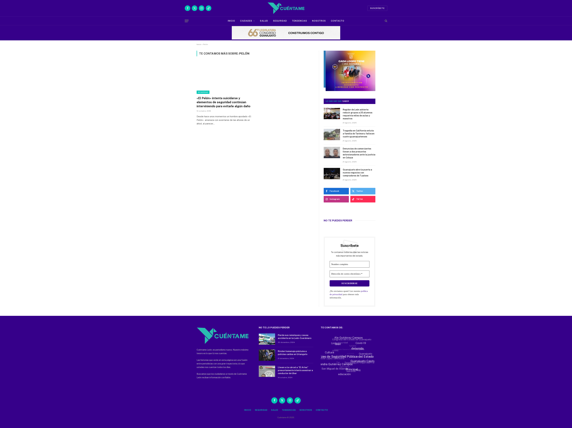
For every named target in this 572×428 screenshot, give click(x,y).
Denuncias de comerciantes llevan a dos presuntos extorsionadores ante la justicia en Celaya (359, 153)
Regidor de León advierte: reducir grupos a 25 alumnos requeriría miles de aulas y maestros (357, 114)
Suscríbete (377, 8)
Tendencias (299, 21)
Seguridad (280, 21)
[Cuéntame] (285, 8)
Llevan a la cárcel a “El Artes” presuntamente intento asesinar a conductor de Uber (295, 370)
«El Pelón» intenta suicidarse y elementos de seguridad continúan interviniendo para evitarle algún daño (223, 102)
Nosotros (319, 21)
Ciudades (246, 21)
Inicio (231, 21)
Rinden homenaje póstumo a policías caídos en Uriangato (292, 352)
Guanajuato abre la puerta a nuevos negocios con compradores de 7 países (357, 172)
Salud (264, 21)
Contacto (337, 21)
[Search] (385, 21)
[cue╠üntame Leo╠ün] (349, 90)
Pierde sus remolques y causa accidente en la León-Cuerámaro (294, 336)
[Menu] (187, 21)
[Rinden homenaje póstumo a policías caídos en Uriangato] (267, 355)
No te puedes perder (338, 220)
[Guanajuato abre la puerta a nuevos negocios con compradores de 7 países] (332, 173)
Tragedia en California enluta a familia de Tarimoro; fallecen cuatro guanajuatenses (358, 133)
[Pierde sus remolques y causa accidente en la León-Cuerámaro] (267, 339)
